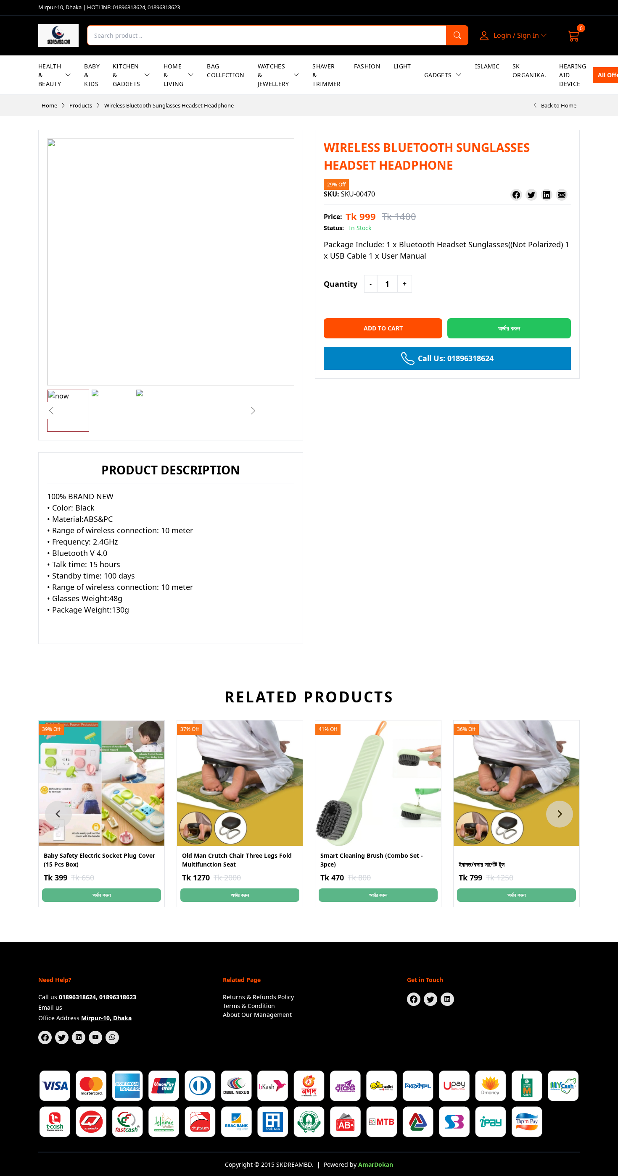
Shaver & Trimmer (326, 75)
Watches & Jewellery (273, 75)
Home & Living (174, 75)
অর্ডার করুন (101, 894)
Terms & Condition (249, 1006)
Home (49, 105)
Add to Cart (383, 328)
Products (80, 105)
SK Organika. (529, 70)
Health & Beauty (49, 75)
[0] (574, 35)
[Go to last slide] (58, 814)
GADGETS (438, 75)
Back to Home (558, 105)
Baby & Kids (91, 75)
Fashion (367, 66)
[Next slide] (559, 814)
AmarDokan (375, 1164)
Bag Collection (226, 70)
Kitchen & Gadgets (126, 75)
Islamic (487, 66)
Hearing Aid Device (572, 75)
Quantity (340, 284)
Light (402, 66)
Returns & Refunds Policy (258, 997)
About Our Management (257, 1015)
